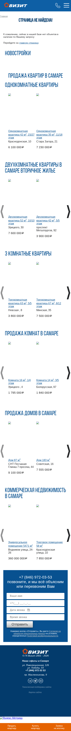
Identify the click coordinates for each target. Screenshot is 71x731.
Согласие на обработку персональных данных (37, 632)
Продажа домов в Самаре (30, 414)
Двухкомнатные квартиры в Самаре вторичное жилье (33, 168)
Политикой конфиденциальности (42, 636)
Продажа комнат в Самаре (31, 334)
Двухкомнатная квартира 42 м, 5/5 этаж (48, 220)
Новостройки (18, 54)
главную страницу (28, 42)
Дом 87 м (14, 460)
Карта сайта (35, 692)
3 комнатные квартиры (28, 254)
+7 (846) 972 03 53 (35, 670)
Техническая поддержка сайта (36, 687)
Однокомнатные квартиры (31, 85)
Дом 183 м (43, 460)
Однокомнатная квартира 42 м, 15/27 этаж (21, 134)
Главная (4, 16)
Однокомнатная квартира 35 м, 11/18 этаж (49, 134)
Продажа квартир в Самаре (35, 76)
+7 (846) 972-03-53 (57, 5)
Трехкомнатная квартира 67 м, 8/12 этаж (48, 303)
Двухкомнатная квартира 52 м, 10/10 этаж (21, 220)
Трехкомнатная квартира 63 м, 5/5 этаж (20, 303)
